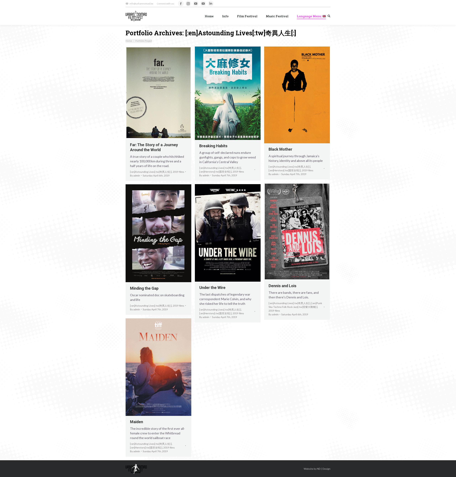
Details (163, 93)
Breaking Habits (213, 146)
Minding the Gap (144, 288)
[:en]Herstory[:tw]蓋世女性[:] (215, 171)
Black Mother (280, 149)
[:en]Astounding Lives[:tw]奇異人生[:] (151, 171)
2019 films (178, 171)
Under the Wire (212, 287)
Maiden (136, 422)
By (135, 175)
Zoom (154, 93)
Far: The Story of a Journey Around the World (154, 147)
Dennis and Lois (282, 286)
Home (129, 41)
